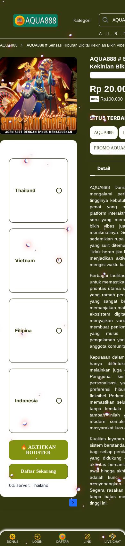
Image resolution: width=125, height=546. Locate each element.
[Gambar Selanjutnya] (73, 502)
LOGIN (37, 541)
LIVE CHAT (112, 541)
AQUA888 (101, 33)
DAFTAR (62, 541)
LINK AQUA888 (109, 33)
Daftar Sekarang (38, 471)
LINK (87, 541)
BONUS (12, 541)
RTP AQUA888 (118, 33)
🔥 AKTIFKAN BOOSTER (38, 449)
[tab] (104, 168)
